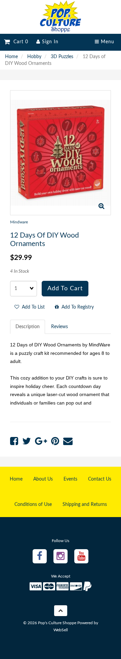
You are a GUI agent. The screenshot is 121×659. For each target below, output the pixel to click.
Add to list (32, 307)
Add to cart (65, 289)
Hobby (34, 56)
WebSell (60, 630)
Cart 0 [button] (19, 42)
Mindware (19, 222)
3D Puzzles (62, 56)
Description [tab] (27, 326)
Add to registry (76, 307)
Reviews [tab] (59, 326)
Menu (106, 42)
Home (11, 56)
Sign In (49, 42)
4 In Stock (19, 271)
